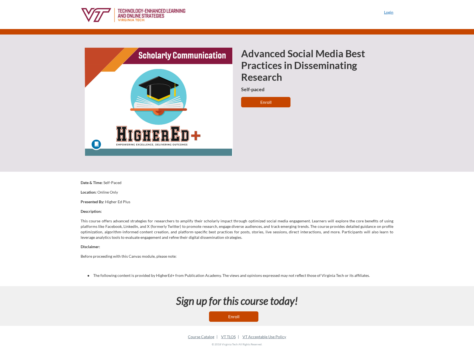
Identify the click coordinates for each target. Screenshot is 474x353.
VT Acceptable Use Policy (264, 336)
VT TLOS (228, 336)
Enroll (266, 102)
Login (388, 12)
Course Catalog (201, 336)
